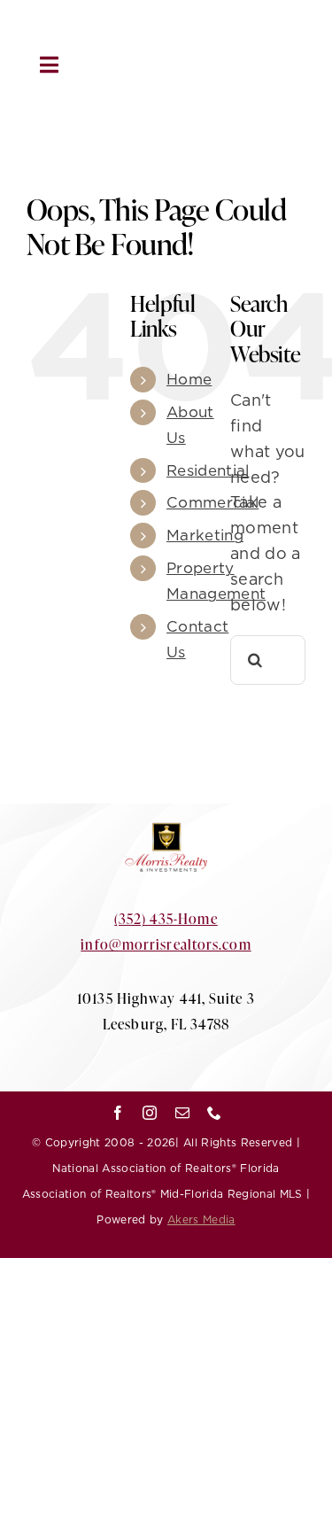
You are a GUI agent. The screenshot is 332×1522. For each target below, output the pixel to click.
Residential (208, 470)
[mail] (217, 34)
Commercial (212, 502)
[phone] (253, 34)
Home (189, 379)
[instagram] (181, 34)
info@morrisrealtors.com (166, 944)
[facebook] (146, 34)
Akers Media (201, 1219)
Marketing (204, 535)
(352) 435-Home (165, 918)
